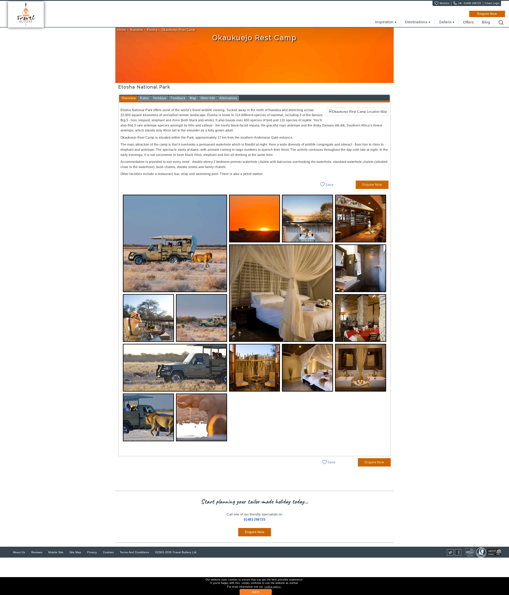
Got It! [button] (255, 592)
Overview (129, 98)
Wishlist (445, 3)
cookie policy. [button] (273, 586)
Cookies (108, 552)
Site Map (75, 552)
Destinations (416, 22)
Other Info (207, 98)
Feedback (178, 98)
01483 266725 (472, 3)
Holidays (159, 98)
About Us (19, 552)
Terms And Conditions (134, 552)
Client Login (492, 3)
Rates (144, 98)
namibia (136, 29)
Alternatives (228, 98)
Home (121, 29)
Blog (486, 22)
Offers (468, 22)
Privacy (92, 552)
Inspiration (384, 22)
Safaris (445, 22)
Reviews (36, 552)
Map (193, 98)
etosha (152, 29)
